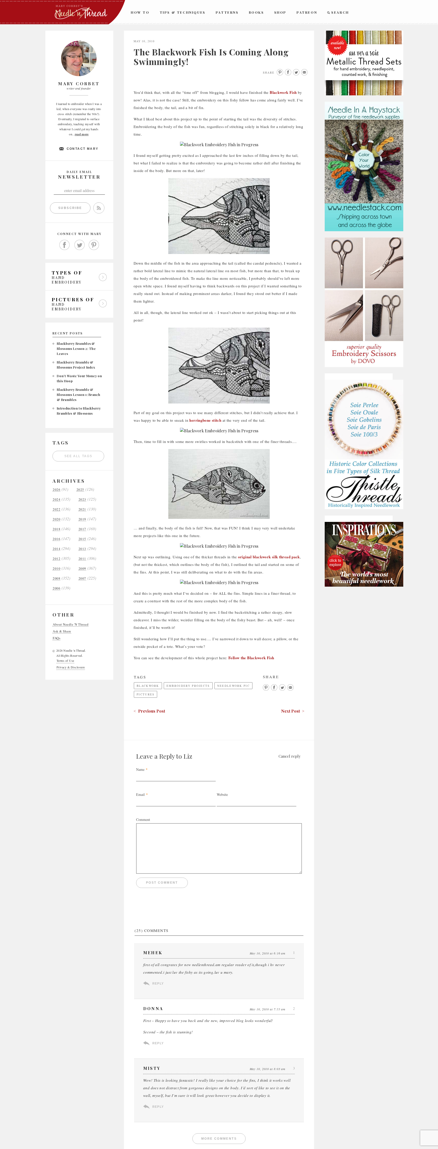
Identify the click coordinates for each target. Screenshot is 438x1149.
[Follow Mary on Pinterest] (94, 245)
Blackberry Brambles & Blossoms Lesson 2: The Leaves (76, 348)
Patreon (307, 12)
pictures (145, 694)
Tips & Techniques (183, 12)
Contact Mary (83, 149)
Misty (151, 1068)
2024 (56, 499)
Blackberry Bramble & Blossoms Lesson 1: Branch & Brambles (78, 394)
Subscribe (70, 208)
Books (256, 12)
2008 (56, 578)
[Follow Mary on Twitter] (79, 245)
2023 (82, 499)
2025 (80, 490)
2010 (56, 568)
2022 (56, 509)
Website (222, 794)
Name (140, 769)
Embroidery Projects (188, 686)
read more (82, 134)
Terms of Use (65, 660)
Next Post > (292, 711)
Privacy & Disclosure (71, 667)
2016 (56, 539)
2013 (82, 549)
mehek (152, 952)
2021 (82, 509)
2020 (56, 519)
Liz (188, 756)
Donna (153, 1008)
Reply (158, 983)
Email (140, 794)
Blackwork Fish (283, 92)
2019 (82, 519)
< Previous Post (149, 711)
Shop (280, 12)
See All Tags (78, 456)
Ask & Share (62, 631)
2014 (56, 549)
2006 (56, 588)
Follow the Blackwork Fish (251, 658)
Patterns (227, 12)
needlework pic (233, 686)
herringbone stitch (205, 420)
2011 (82, 559)
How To (140, 12)
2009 (82, 568)
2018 (56, 529)
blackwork (148, 686)
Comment (143, 819)
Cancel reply (290, 756)
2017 (82, 529)
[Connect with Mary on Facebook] (64, 245)
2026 (56, 490)
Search (340, 12)
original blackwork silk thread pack (269, 557)
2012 (56, 559)
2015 (82, 539)
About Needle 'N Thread (70, 624)
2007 (82, 578)
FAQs (56, 638)
